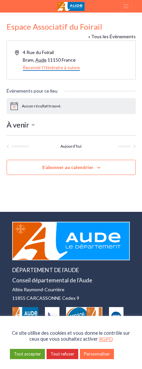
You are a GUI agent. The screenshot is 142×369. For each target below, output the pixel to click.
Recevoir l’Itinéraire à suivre (51, 67)
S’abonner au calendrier (67, 167)
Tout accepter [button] (27, 353)
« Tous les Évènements (112, 36)
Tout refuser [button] (62, 353)
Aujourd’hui (71, 146)
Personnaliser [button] (97, 353)
